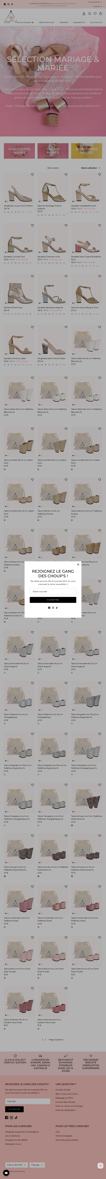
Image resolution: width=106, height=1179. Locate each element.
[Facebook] (49, 608)
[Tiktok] (57, 608)
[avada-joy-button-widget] (6, 1173)
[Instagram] (53, 608)
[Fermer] (78, 564)
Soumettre (53, 600)
